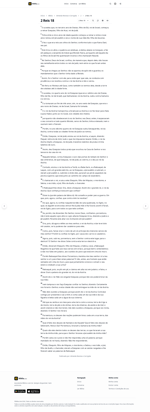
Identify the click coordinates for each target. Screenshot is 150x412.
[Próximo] (145, 206)
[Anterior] (4, 206)
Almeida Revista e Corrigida (66, 16)
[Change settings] (103, 21)
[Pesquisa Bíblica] (110, 4)
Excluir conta (113, 385)
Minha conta (113, 382)
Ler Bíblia (82, 4)
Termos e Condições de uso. (119, 389)
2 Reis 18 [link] (88, 16)
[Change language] (115, 4)
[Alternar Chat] (98, 21)
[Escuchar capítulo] (107, 21)
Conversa (73, 4)
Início (66, 4)
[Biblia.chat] (34, 4)
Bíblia (50, 16)
